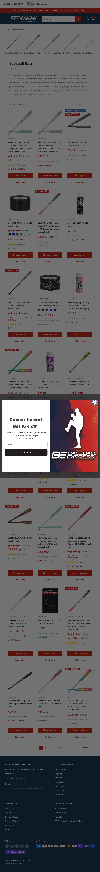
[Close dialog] (94, 402)
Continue (26, 452)
